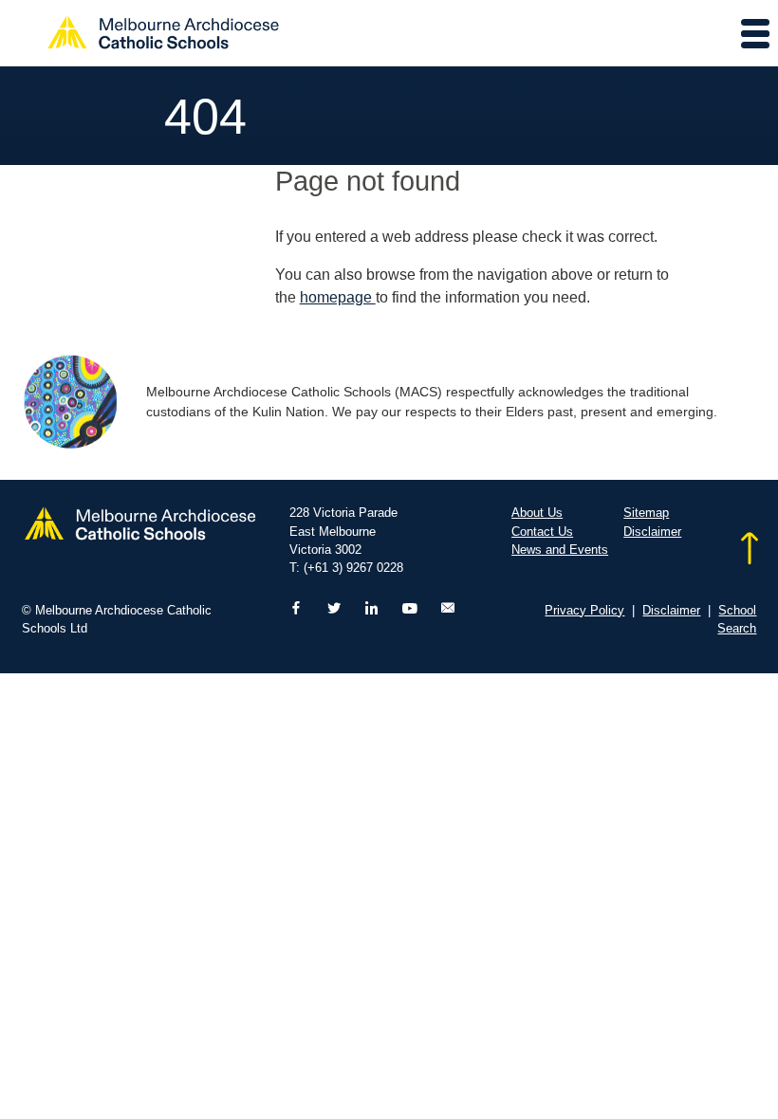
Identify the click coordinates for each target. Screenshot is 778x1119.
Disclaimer (652, 531)
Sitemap (646, 512)
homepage (338, 297)
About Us (537, 512)
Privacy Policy (584, 610)
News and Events (559, 549)
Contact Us (542, 531)
